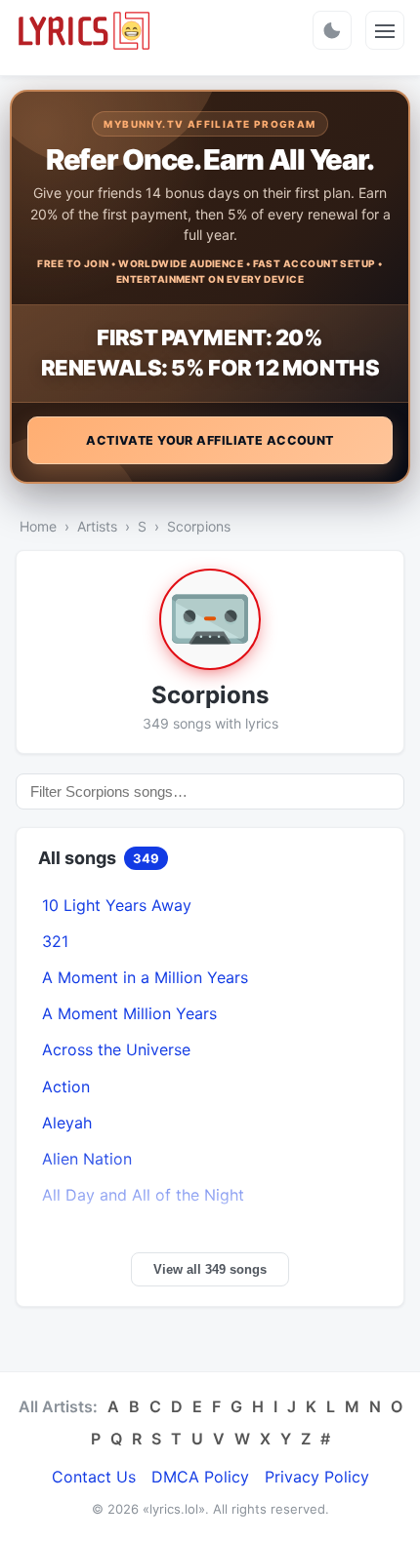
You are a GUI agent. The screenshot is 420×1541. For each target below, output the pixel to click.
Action (66, 1086)
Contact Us (94, 1476)
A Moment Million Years (129, 1013)
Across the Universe (116, 1049)
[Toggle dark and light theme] (332, 30)
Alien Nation (87, 1158)
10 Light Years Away (116, 905)
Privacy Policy (317, 1476)
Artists (97, 526)
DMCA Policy (200, 1476)
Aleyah (67, 1122)
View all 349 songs (210, 1269)
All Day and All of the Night (143, 1195)
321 (55, 941)
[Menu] (384, 30)
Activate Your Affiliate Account (210, 440)
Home (38, 526)
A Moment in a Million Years (145, 977)
